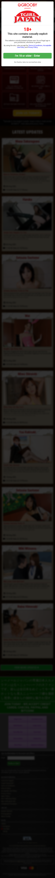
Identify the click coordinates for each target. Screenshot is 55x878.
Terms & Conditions (35, 45)
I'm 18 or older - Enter (27, 55)
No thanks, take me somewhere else (27, 62)
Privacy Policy (33, 47)
